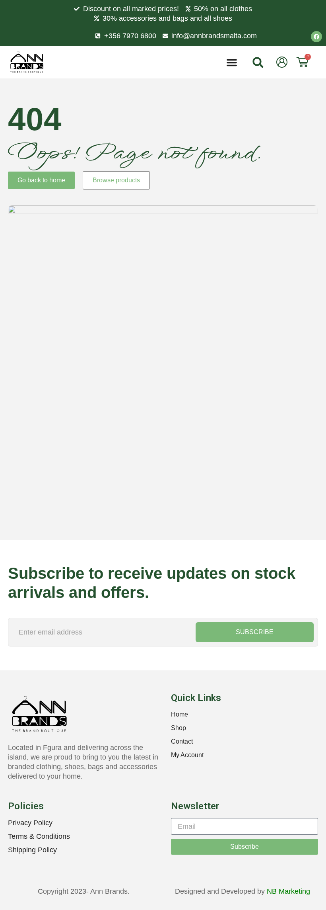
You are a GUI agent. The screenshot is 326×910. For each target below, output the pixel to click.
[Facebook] (316, 36)
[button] (231, 62)
